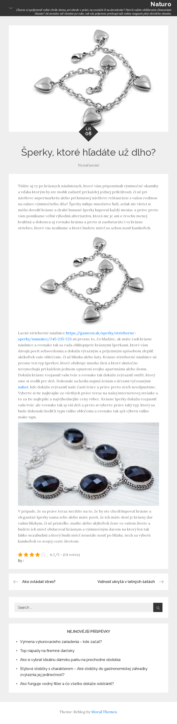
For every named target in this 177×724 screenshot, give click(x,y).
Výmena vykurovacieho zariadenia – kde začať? (61, 642)
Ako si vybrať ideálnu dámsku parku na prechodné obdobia (70, 660)
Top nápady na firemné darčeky (47, 651)
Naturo (160, 4)
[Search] (157, 607)
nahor (23, 387)
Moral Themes (104, 711)
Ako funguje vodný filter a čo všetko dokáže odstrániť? (67, 684)
